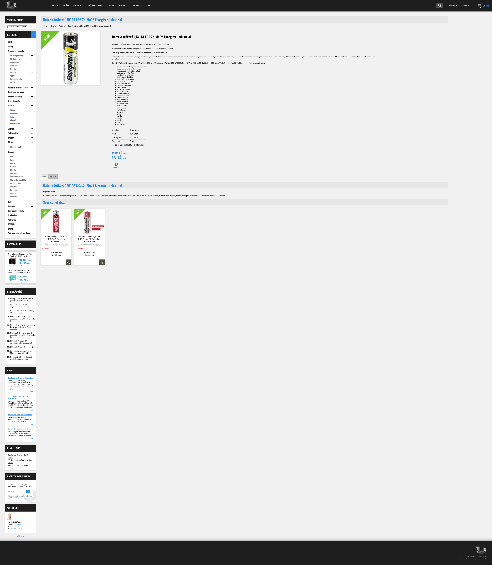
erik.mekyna (18, 528)
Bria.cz (55, 5)
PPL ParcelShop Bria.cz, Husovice (18, 397)
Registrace (465, 5)
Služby (66, 5)
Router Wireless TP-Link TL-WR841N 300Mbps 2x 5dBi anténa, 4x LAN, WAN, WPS (19, 273)
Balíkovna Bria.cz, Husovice (20, 415)
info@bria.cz (19, 524)
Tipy (148, 5)
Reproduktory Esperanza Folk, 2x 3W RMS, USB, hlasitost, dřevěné (20, 256)
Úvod (45, 26)
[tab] (44, 176)
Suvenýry (78, 5)
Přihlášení (453, 5)
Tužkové (62, 26)
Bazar (111, 5)
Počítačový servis (96, 5)
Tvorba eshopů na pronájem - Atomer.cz (472, 559)
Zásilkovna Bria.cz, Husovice (20, 378)
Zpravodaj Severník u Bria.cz (20, 429)
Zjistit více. (22, 498)
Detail (20, 265)
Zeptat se (116, 167)
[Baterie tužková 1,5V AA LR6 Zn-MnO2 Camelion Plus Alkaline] (102, 262)
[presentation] (44, 176)
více (31, 392)
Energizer (134, 130)
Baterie (53, 26)
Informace (136, 5)
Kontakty (123, 5)
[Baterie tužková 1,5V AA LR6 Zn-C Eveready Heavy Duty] (68, 262)
